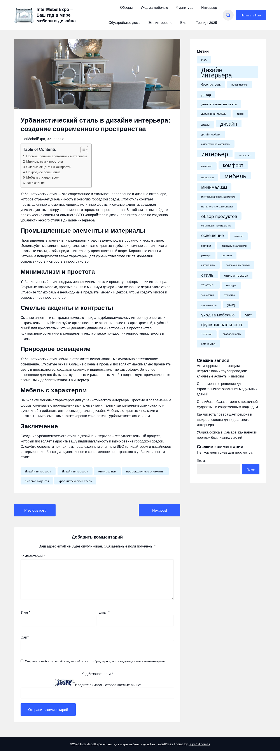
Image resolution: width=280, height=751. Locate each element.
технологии (207, 295)
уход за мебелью (217, 315)
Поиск (201, 460)
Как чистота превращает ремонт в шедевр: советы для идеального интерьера (224, 419)
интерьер (214, 153)
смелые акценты (37, 481)
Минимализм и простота (44, 161)
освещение (212, 235)
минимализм (107, 471)
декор (206, 94)
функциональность (222, 324)
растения (227, 255)
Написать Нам (251, 15)
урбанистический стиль (75, 481)
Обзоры (126, 7)
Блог (184, 22)
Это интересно (160, 22)
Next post (159, 510)
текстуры (231, 285)
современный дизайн (238, 265)
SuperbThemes (199, 744)
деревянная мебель (213, 114)
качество (206, 166)
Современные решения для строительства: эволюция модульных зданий (227, 389)
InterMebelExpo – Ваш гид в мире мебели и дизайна (56, 14)
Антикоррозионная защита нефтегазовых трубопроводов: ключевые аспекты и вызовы (222, 371)
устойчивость (209, 305)
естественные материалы (215, 144)
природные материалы (234, 245)
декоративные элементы (219, 104)
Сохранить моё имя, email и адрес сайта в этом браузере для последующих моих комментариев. (95, 661)
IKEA (203, 59)
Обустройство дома (124, 22)
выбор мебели (239, 84)
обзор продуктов (219, 216)
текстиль (208, 284)
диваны (205, 124)
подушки (206, 245)
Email (104, 612)
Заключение (35, 182)
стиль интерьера (236, 275)
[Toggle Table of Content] (82, 149)
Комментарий (33, 555)
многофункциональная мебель (218, 196)
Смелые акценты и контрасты (48, 166)
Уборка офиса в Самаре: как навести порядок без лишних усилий (227, 435)
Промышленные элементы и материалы (56, 156)
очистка (238, 236)
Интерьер (209, 7)
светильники (208, 265)
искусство (244, 155)
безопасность (211, 84)
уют (248, 315)
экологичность (232, 334)
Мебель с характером (42, 177)
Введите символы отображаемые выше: (108, 685)
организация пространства (216, 225)
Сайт (25, 637)
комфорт (233, 164)
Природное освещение (43, 172)
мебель (235, 175)
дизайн (228, 123)
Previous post (35, 510)
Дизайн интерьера (38, 471)
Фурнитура (184, 7)
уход (231, 304)
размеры (206, 255)
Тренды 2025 (206, 22)
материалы (207, 177)
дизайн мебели (210, 134)
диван (240, 113)
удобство (229, 295)
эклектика (206, 334)
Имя (25, 612)
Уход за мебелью (154, 7)
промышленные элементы (145, 471)
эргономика (208, 344)
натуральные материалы (217, 206)
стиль (207, 274)
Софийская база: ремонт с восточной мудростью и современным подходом (227, 404)
